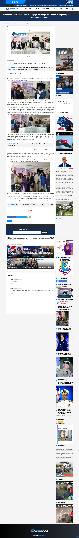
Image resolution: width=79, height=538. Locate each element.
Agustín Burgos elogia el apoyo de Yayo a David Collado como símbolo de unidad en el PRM (14, 255)
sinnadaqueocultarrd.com (64, 112)
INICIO (26, 9)
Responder (11, 283)
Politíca (15, 221)
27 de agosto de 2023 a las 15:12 (18, 279)
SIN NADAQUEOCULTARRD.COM (42, 535)
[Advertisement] (60, 27)
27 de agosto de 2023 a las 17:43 (18, 288)
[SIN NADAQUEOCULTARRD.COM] (39, 532)
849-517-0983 (61, 106)
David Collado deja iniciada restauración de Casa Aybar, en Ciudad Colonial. (32, 5)
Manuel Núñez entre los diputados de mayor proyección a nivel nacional (45, 267)
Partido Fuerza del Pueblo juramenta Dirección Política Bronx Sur (29, 267)
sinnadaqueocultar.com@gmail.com (65, 109)
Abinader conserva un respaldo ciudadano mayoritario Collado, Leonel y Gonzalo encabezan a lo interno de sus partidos (46, 254)
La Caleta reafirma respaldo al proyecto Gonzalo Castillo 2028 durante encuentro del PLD (13, 266)
